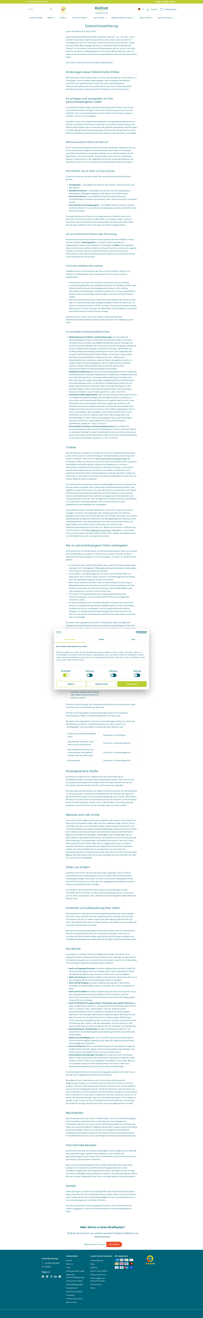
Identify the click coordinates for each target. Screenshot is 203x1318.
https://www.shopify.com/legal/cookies (111, 459)
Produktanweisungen (74, 1292)
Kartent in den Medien (99, 1271)
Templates (70, 1295)
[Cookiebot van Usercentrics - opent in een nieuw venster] (137, 632)
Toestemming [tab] (70, 639)
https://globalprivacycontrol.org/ (98, 530)
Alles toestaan (132, 684)
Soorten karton (96, 1284)
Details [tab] (101, 639)
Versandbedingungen (74, 1284)
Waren (92, 1288)
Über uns (172, 2)
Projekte (158, 2)
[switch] (90, 675)
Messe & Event (145, 18)
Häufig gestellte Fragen (75, 1271)
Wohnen (50, 18)
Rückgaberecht (72, 1288)
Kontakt (165, 2)
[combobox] (40, 9)
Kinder (63, 18)
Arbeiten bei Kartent (98, 1275)
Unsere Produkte (36, 18)
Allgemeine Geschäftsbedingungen (75, 1276)
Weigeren (71, 684)
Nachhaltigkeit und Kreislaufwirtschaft (97, 1279)
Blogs (92, 1264)
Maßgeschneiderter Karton (122, 18)
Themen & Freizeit (79, 18)
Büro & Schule (99, 18)
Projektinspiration (97, 1260)
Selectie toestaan (101, 684)
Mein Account (71, 1302)
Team (68, 1268)
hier (134, 1136)
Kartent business (165, 18)
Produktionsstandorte (74, 1299)
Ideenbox (94, 1268)
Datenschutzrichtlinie (74, 1281)
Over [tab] (133, 639)
